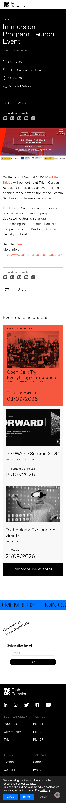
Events (9, 762)
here (19, 244)
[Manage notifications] (57, 795)
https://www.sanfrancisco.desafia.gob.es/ (32, 255)
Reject (26, 797)
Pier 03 (38, 732)
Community (12, 732)
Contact (38, 762)
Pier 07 (38, 740)
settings (45, 790)
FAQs (37, 770)
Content (9, 770)
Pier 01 (38, 724)
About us (10, 724)
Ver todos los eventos (33, 569)
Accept (10, 797)
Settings (43, 797)
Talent (8, 740)
